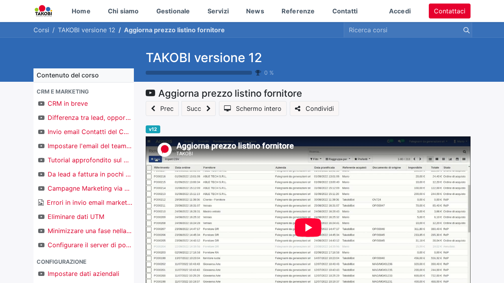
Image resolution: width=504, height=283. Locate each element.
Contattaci (449, 11)
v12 (153, 129)
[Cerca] (465, 29)
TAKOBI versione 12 (204, 57)
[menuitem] (81, 11)
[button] (83, 91)
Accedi (400, 11)
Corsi (41, 30)
